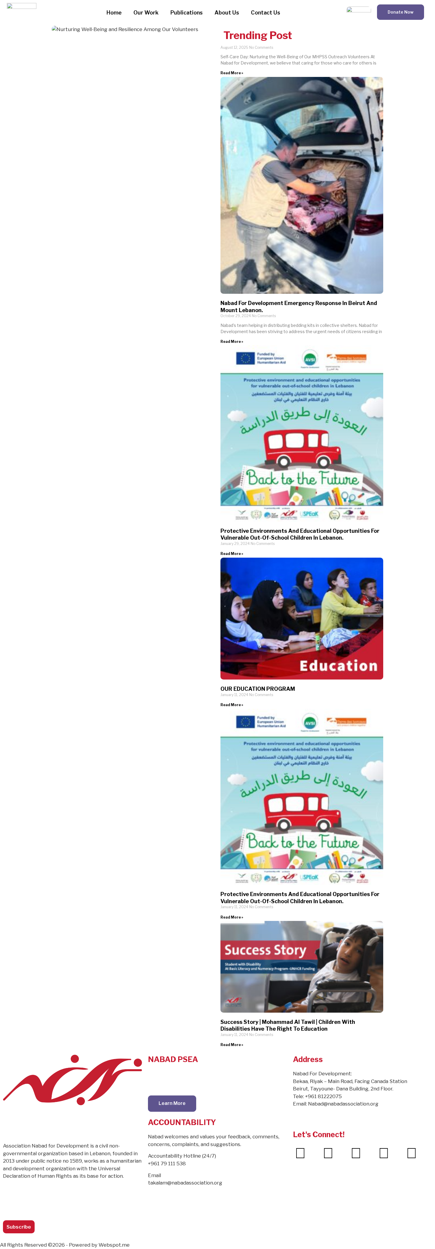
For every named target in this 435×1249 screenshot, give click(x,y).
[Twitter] (328, 1152)
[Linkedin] (383, 1152)
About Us (227, 12)
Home (114, 12)
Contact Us (265, 12)
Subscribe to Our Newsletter (32, 1198)
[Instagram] (356, 1152)
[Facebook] (300, 1152)
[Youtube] (411, 1152)
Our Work (146, 12)
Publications (186, 12)
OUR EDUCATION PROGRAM (257, 689)
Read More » (231, 73)
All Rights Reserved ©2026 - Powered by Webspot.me (65, 1245)
